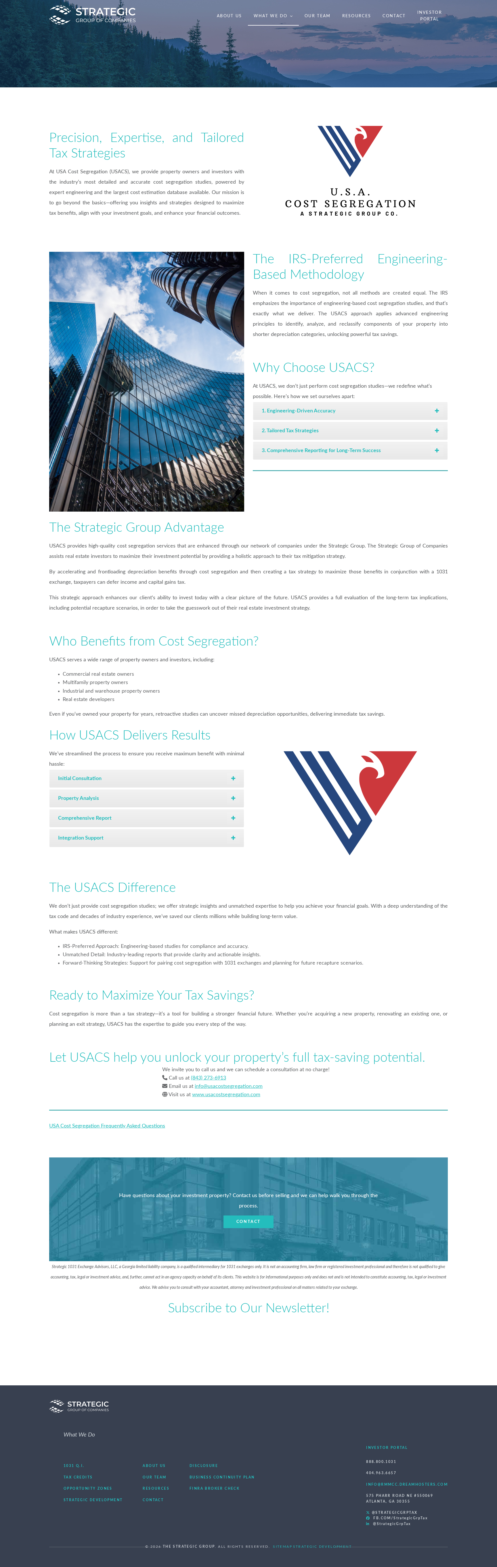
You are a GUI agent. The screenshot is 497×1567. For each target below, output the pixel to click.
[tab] (350, 411)
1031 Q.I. (74, 1466)
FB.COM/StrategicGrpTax (399, 1518)
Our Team (317, 16)
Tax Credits (78, 1477)
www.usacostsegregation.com (226, 1094)
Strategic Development (93, 1500)
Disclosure (204, 1466)
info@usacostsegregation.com (229, 1086)
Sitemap (282, 1546)
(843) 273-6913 (208, 1078)
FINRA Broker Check (215, 1488)
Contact (394, 16)
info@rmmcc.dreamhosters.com (407, 1484)
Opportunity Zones (88, 1488)
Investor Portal (387, 1447)
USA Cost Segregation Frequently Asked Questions (107, 1126)
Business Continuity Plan (222, 1477)
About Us (229, 16)
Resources (356, 16)
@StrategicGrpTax (393, 1512)
